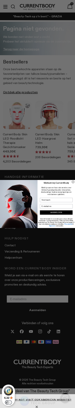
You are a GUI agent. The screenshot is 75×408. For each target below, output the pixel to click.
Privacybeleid (68, 224)
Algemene (52, 226)
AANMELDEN (56, 212)
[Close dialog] (73, 182)
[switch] (8, 402)
